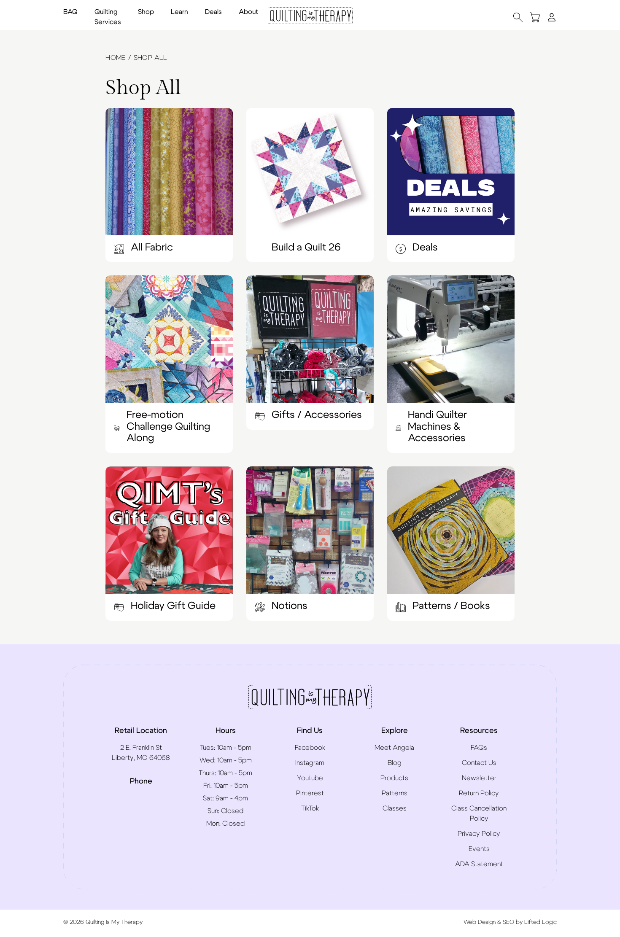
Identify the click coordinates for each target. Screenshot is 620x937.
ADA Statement (479, 864)
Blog (395, 762)
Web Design (480, 922)
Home (115, 57)
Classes (395, 808)
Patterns (394, 793)
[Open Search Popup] (518, 17)
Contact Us (479, 762)
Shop (146, 11)
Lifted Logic (540, 922)
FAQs (479, 747)
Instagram (309, 762)
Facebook (310, 747)
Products (394, 778)
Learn (179, 11)
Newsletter (479, 778)
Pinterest (310, 793)
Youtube (310, 778)
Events (479, 848)
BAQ (70, 11)
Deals (213, 11)
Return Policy (479, 793)
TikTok (310, 808)
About (248, 11)
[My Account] (552, 16)
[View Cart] (535, 17)
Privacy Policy (479, 833)
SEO (508, 922)
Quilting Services (107, 16)
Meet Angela (394, 747)
